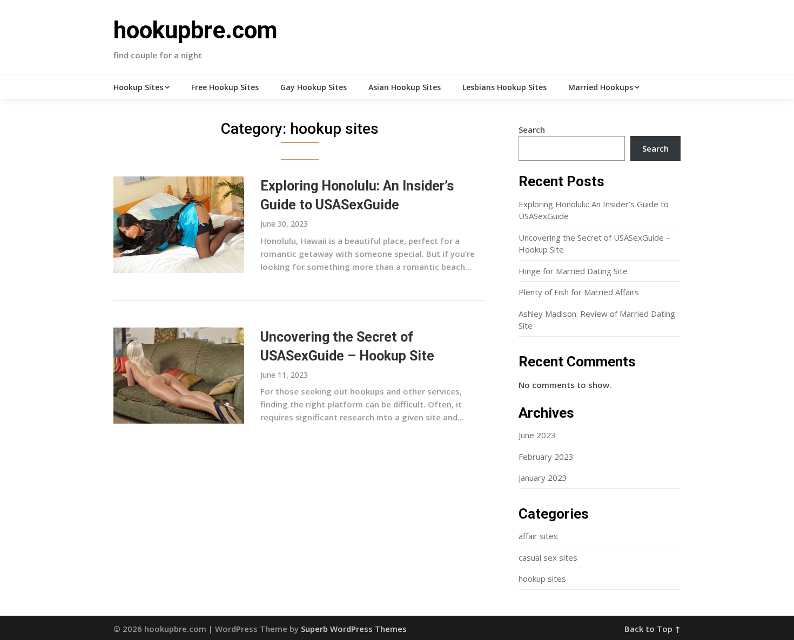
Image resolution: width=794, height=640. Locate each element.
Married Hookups (600, 87)
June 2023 (537, 435)
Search (532, 129)
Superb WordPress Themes (354, 628)
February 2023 (546, 456)
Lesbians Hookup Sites (504, 87)
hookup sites (542, 578)
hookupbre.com (195, 30)
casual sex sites (548, 557)
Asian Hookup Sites (404, 87)
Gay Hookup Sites (313, 87)
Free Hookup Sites (225, 87)
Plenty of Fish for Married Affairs (579, 292)
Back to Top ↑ (652, 628)
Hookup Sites (138, 87)
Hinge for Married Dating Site (573, 270)
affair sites (538, 535)
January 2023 (543, 477)
